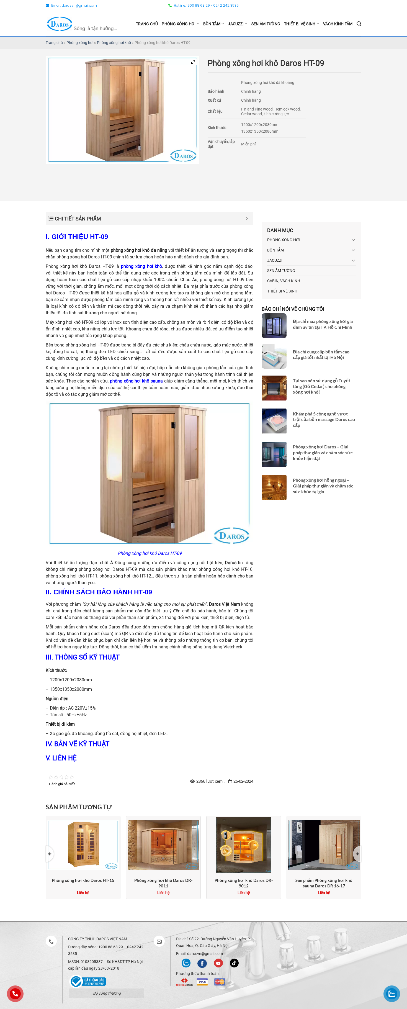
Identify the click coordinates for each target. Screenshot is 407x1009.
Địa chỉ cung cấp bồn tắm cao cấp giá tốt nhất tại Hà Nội (321, 354)
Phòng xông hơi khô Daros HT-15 (83, 880)
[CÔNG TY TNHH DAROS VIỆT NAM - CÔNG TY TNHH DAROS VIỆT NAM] (82, 23)
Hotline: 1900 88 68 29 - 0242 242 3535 (206, 5)
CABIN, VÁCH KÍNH (283, 281)
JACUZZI (236, 24)
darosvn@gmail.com (79, 5)
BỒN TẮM (211, 24)
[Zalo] (186, 962)
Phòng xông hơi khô (114, 42)
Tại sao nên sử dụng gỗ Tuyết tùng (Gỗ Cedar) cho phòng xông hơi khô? (321, 386)
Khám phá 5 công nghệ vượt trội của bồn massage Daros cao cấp (324, 419)
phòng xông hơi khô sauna (136, 381)
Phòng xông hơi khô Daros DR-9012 (244, 883)
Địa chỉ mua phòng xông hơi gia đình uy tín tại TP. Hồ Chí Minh (323, 324)
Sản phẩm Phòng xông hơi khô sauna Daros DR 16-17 (323, 883)
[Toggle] (353, 239)
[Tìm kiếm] (359, 23)
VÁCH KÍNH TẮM (338, 24)
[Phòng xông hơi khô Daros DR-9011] (163, 844)
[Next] (357, 854)
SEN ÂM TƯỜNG (265, 24)
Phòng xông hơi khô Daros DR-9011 (163, 883)
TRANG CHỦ (147, 24)
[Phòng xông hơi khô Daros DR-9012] (244, 844)
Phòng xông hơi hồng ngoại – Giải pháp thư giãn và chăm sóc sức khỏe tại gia (323, 485)
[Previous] (50, 854)
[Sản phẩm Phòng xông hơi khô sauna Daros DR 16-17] (324, 844)
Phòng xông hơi (79, 42)
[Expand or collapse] (247, 218)
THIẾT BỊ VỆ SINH (299, 24)
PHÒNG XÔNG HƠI (178, 24)
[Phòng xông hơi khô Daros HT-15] (83, 844)
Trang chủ (54, 42)
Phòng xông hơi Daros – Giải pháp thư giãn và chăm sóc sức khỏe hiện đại (323, 452)
